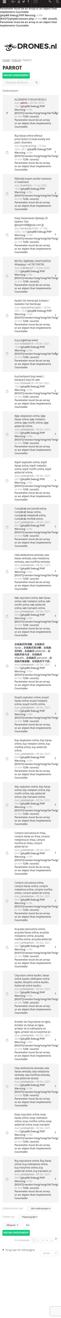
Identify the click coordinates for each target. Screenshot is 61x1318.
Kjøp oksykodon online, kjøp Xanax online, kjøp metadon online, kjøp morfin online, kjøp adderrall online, (32, 421)
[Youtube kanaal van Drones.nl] (18, 4)
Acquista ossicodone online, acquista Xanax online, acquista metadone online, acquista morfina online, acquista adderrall (33, 934)
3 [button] (42, 1240)
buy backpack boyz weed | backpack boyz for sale (30, 378)
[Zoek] (36, 83)
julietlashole (27, 429)
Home (6, 60)
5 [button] (51, 1240)
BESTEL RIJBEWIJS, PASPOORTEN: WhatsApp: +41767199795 (33, 262)
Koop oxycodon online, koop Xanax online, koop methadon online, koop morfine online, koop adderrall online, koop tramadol (33, 1119)
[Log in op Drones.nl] (50, 4)
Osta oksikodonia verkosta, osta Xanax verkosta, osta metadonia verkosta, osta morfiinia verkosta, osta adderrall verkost (32, 1073)
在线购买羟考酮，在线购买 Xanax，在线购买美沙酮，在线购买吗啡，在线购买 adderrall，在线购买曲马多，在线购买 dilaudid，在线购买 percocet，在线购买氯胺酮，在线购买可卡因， (33, 652)
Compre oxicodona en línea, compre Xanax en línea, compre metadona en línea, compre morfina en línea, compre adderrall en (32, 839)
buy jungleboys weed (26, 340)
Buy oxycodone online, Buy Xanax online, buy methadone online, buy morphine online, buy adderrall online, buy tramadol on (33, 1166)
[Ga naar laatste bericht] (55, 113)
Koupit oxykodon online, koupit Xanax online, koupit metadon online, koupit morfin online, (32, 701)
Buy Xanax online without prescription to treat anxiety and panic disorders (32, 139)
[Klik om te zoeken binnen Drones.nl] (57, 4)
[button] (56, 1240)
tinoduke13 (26, 343)
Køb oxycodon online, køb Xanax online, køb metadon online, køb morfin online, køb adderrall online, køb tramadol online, (32, 603)
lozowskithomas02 (30, 307)
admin (24, 103)
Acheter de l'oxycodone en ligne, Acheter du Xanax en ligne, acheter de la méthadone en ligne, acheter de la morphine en (33, 1027)
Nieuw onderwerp (16, 75)
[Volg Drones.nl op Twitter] (23, 4)
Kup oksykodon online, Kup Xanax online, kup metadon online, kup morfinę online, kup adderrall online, (33, 745)
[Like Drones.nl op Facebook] (28, 4)
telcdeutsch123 (29, 228)
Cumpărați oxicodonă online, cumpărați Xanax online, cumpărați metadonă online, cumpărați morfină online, (31, 513)
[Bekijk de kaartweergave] (35, 4)
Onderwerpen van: (13, 1208)
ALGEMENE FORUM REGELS (30, 99)
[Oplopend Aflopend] (12, 1225)
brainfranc (26, 185)
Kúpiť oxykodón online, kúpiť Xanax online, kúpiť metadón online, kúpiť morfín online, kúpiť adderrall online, (33, 467)
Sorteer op (9, 1216)
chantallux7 (26, 268)
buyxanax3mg (28, 146)
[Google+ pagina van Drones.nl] (13, 4)
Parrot (12, 67)
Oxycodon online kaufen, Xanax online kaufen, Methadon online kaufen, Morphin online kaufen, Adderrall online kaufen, (32, 980)
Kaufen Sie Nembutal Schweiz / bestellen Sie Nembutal (32, 302)
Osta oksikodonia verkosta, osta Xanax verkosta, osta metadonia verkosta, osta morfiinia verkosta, (32, 558)
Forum (16, 60)
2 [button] (38, 1240)
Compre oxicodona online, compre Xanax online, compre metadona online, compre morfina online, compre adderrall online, (33, 888)
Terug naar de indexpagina (20, 1250)
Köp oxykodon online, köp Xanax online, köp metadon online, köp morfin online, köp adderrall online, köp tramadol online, (32, 791)
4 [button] (47, 1240)
